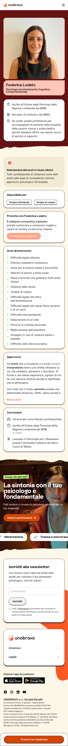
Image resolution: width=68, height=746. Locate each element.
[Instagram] (12, 692)
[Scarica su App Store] (12, 680)
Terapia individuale (19, 202)
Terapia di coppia (45, 202)
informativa (23, 608)
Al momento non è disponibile (24, 236)
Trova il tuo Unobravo (34, 739)
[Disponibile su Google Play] (34, 680)
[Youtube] (24, 692)
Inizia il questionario (19, 517)
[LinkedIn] (18, 692)
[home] (12, 5)
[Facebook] (5, 692)
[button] (63, 5)
